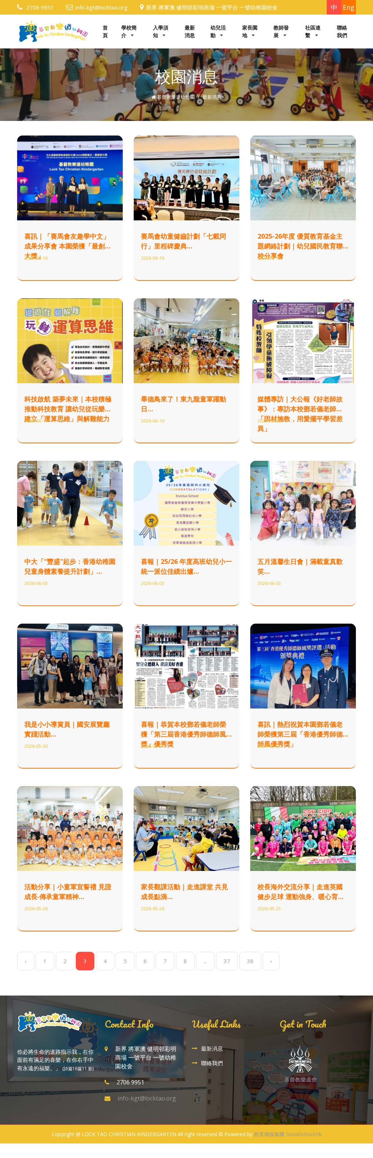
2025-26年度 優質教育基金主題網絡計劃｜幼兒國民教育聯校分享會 (300, 246)
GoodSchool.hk (304, 1134)
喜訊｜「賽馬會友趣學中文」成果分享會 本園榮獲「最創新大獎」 (67, 246)
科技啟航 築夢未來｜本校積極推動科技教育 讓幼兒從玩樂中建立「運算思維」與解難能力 (67, 408)
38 (250, 961)
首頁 (105, 31)
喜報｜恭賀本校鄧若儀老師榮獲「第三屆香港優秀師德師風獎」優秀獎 (183, 734)
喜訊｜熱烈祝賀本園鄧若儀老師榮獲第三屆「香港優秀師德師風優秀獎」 (300, 734)
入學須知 (160, 31)
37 (227, 961)
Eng (348, 7)
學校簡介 (129, 31)
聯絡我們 (342, 31)
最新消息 (190, 31)
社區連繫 (313, 31)
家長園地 (250, 31)
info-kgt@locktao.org (101, 7)
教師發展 (281, 31)
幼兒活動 (218, 31)
